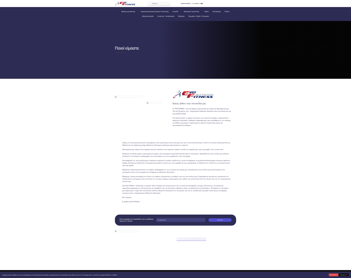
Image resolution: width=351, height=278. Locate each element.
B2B (201, 3)
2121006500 (195, 3)
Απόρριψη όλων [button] (344, 275)
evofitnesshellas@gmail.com (126, 248)
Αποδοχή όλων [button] (333, 275)
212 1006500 (122, 245)
